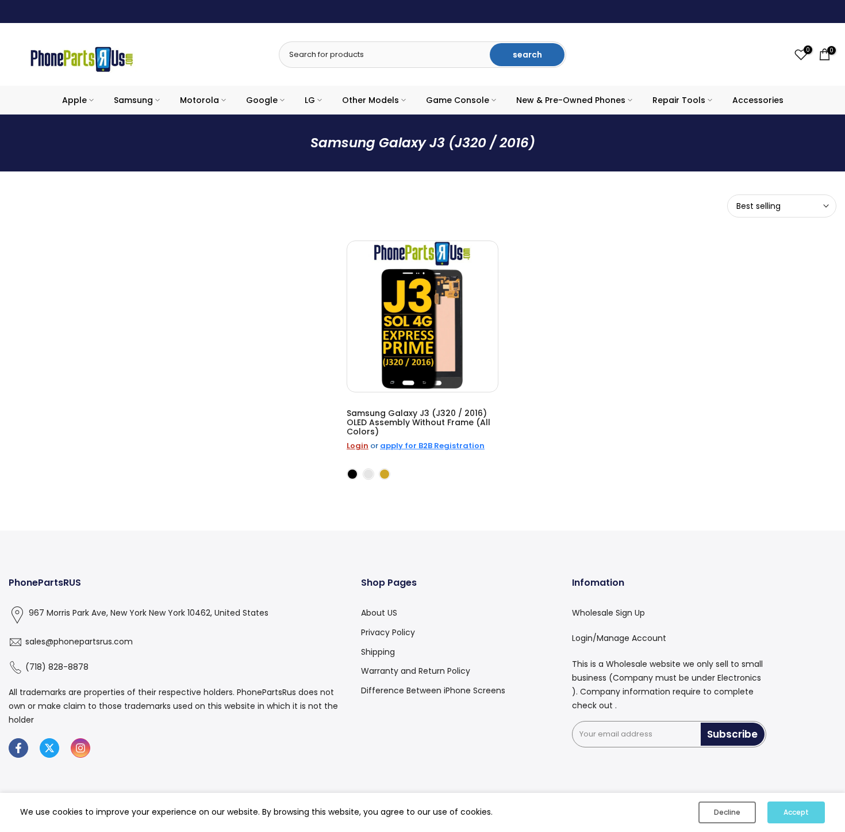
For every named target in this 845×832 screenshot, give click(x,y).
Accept (796, 812)
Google (262, 100)
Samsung (133, 100)
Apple (74, 100)
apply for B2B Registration (432, 445)
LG (310, 100)
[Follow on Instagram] (80, 748)
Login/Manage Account (619, 638)
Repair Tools (678, 100)
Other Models (370, 100)
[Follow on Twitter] (49, 748)
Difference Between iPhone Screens (433, 690)
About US (379, 613)
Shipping (378, 652)
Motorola (199, 100)
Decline (727, 812)
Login (357, 445)
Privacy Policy (388, 632)
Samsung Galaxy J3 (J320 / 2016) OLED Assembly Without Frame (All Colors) (418, 422)
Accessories (757, 100)
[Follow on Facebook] (18, 748)
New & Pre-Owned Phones (570, 100)
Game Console (457, 100)
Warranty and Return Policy (415, 671)
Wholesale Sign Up (608, 613)
